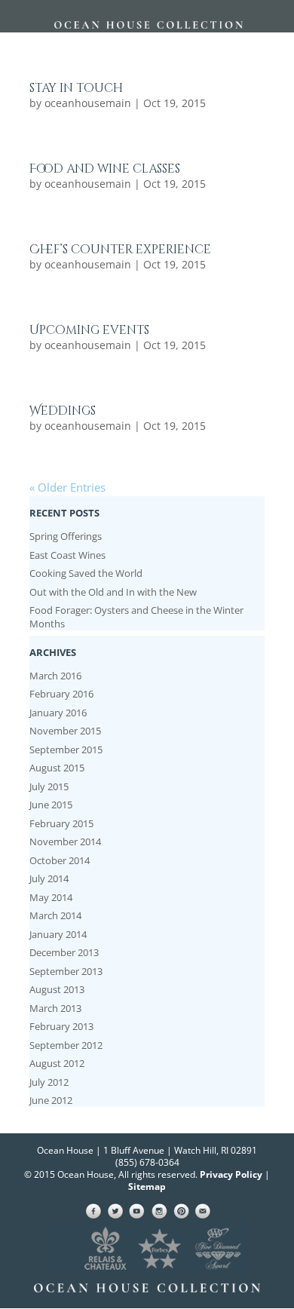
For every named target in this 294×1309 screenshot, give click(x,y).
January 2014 (58, 934)
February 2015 (61, 823)
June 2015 (50, 804)
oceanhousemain (87, 103)
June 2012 (50, 1100)
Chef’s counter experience (120, 249)
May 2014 (50, 897)
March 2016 (55, 675)
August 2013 (56, 989)
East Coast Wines (67, 555)
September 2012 (66, 1045)
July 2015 (49, 786)
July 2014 (49, 878)
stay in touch (76, 88)
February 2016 (61, 693)
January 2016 (58, 712)
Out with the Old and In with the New (113, 592)
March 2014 (55, 915)
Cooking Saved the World (85, 573)
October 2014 (59, 860)
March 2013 (55, 1008)
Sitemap (147, 1186)
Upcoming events (89, 330)
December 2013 (64, 952)
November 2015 (65, 730)
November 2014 (65, 841)
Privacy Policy (231, 1174)
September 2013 (66, 971)
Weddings (62, 411)
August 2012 (56, 1063)
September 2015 (66, 749)
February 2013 (61, 1026)
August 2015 (56, 767)
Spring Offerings (65, 536)
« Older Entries (67, 487)
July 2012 (49, 1082)
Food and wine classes (104, 169)
